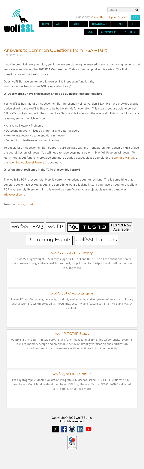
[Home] (19, 20)
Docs (90, 31)
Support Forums (117, 17)
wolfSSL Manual (124, 157)
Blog (133, 23)
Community (109, 31)
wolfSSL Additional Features (28, 162)
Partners (129, 31)
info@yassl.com (14, 194)
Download (99, 23)
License (118, 23)
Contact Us (97, 17)
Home (46, 23)
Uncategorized (24, 204)
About (60, 23)
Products (78, 23)
